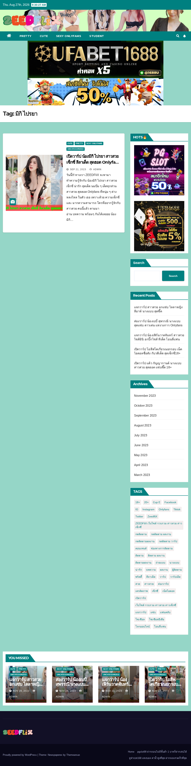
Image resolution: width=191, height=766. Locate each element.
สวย (137, 583)
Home (131, 751)
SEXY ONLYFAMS (68, 36)
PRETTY (26, 36)
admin (97, 169)
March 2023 (142, 474)
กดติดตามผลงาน (145, 541)
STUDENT (96, 36)
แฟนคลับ (165, 612)
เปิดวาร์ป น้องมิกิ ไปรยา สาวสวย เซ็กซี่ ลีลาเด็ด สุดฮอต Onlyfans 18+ (93, 162)
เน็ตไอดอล (168, 590)
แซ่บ (153, 612)
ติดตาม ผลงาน (156, 555)
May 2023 (141, 455)
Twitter (139, 516)
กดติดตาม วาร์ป (168, 541)
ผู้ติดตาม (177, 569)
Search (138, 263)
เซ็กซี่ (155, 590)
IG (136, 509)
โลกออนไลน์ (142, 626)
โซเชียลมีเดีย (156, 619)
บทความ (151, 569)
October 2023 (143, 405)
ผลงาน (164, 569)
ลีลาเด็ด (150, 576)
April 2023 (141, 465)
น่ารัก (138, 569)
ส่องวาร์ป (163, 583)
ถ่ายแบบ (160, 562)
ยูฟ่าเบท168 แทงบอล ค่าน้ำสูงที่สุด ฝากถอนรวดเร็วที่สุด (158, 758)
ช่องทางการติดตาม (162, 548)
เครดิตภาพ (141, 590)
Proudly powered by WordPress (20, 754)
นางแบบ (174, 562)
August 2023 (142, 425)
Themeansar (73, 754)
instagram (148, 509)
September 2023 (145, 415)
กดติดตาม (141, 534)
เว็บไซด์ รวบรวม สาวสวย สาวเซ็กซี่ (155, 605)
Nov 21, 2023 (114, 691)
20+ (146, 502)
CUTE (44, 36)
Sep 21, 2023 (78, 169)
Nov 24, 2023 (67, 691)
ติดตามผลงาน (143, 562)
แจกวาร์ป (140, 612)
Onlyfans (164, 509)
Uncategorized (76, 149)
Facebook (170, 502)
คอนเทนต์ (141, 548)
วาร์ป (163, 576)
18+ (137, 502)
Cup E (156, 502)
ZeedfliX (152, 516)
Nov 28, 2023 (21, 691)
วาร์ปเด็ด (175, 576)
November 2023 (145, 395)
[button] (177, 36)
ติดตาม (139, 555)
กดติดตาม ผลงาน (161, 534)
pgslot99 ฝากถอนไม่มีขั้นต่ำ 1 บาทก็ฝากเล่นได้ (162, 751)
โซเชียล (140, 619)
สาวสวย (149, 583)
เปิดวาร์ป (140, 598)
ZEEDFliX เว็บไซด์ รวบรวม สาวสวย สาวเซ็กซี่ (158, 525)
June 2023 (141, 445)
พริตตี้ (138, 576)
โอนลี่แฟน (160, 626)
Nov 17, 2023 (160, 691)
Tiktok (176, 509)
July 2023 (140, 435)
